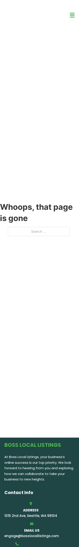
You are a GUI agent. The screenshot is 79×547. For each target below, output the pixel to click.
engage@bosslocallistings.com (31, 536)
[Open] (72, 15)
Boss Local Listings (25, 15)
